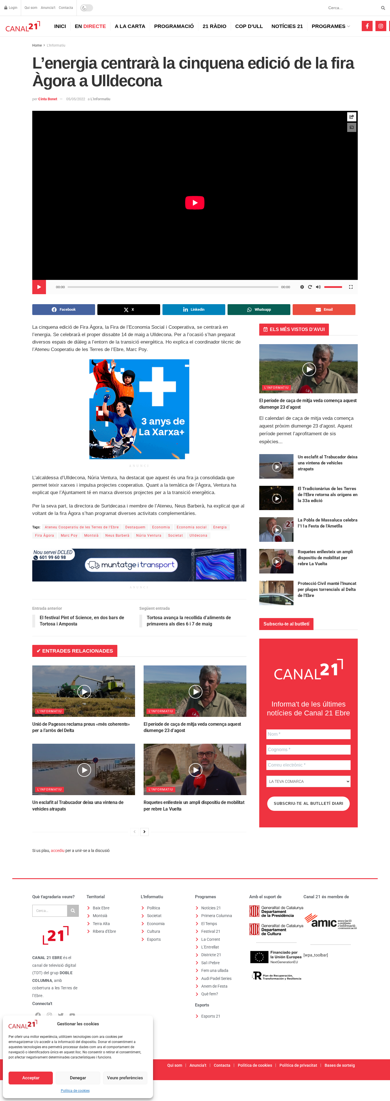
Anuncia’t (48, 8)
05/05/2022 (75, 99)
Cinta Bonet (47, 99)
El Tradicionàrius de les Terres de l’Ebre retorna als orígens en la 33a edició (327, 494)
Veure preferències (125, 1077)
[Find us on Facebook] (367, 26)
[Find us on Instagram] (380, 26)
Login (12, 8)
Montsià (91, 536)
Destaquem (135, 527)
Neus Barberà (117, 536)
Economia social (192, 527)
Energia (220, 527)
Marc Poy (69, 536)
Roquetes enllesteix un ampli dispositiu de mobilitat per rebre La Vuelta (325, 557)
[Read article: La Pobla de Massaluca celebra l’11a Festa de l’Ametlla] (276, 529)
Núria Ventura (149, 536)
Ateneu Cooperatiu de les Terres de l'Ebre (82, 527)
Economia (161, 527)
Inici (60, 26)
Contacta (66, 8)
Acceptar (30, 1077)
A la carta (130, 26)
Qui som (31, 8)
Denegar (78, 1077)
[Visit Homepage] (22, 26)
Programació (174, 26)
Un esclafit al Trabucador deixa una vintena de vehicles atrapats (327, 463)
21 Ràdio (214, 26)
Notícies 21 (287, 26)
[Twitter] (61, 1015)
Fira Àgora (44, 536)
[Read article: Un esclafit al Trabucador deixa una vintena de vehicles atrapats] (83, 769)
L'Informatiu (56, 45)
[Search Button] (382, 8)
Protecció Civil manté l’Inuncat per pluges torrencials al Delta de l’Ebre (327, 589)
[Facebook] (38, 1015)
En (90, 26)
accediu (58, 850)
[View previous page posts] (134, 832)
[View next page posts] (144, 832)
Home (37, 45)
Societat (175, 536)
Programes (328, 26)
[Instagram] (49, 1015)
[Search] (73, 911)
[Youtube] (72, 1015)
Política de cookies (75, 1091)
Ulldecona (199, 536)
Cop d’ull (249, 26)
